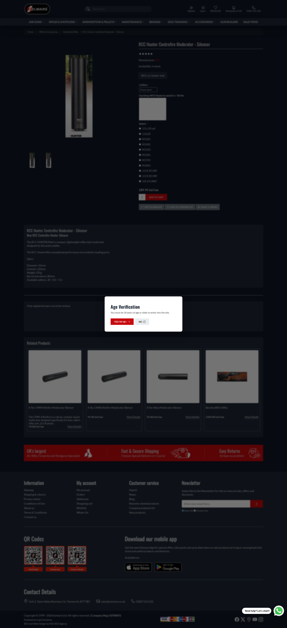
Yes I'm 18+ (120, 321)
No (140, 321)
